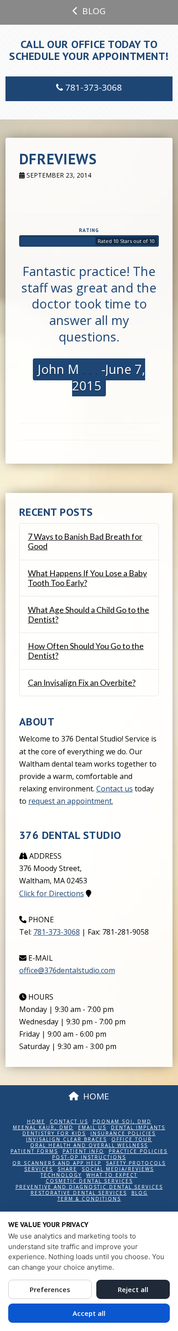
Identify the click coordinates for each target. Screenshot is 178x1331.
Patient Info (83, 1151)
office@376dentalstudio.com (67, 970)
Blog (139, 1193)
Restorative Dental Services (79, 1193)
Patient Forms (34, 1151)
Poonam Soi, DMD (122, 1122)
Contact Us (69, 1122)
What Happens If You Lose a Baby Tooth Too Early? (87, 578)
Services (38, 1169)
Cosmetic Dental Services (89, 1181)
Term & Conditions (89, 1199)
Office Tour (131, 1139)
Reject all (133, 1289)
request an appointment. (70, 801)
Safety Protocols (136, 1163)
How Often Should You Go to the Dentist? (86, 650)
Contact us (114, 789)
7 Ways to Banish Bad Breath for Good (85, 541)
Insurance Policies (123, 1133)
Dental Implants (138, 1128)
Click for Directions (51, 893)
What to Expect (111, 1175)
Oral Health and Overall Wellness (89, 1145)
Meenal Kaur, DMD (43, 1128)
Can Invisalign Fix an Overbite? (82, 682)
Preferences (50, 1289)
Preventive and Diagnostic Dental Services (89, 1187)
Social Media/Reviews (118, 1169)
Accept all (89, 1313)
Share (67, 1169)
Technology (61, 1175)
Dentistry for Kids (54, 1133)
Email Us (92, 1128)
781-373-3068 (92, 87)
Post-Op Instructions (89, 1157)
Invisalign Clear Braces (66, 1139)
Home (36, 1122)
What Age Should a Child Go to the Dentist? (88, 614)
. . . (88, 369)
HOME (96, 1096)
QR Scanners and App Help (56, 1163)
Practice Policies (138, 1151)
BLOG (93, 11)
